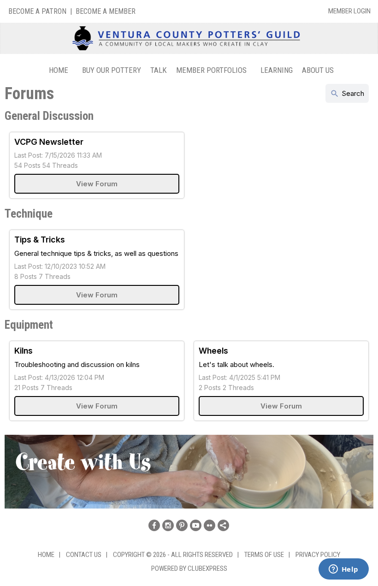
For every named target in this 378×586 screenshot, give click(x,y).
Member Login (349, 11)
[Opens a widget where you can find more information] (343, 569)
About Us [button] (318, 70)
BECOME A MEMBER (106, 11)
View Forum (97, 183)
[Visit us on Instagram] (168, 525)
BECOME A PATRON (37, 11)
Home (58, 70)
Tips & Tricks (39, 239)
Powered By (169, 568)
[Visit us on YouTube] (195, 525)
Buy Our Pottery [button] (111, 70)
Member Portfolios (211, 70)
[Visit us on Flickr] (209, 525)
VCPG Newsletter (48, 142)
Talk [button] (158, 70)
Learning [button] (276, 70)
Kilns (23, 350)
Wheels (213, 350)
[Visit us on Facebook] (154, 525)
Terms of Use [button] (264, 554)
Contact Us (83, 554)
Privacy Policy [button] (317, 554)
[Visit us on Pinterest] (182, 525)
